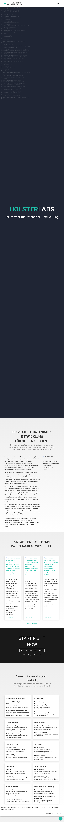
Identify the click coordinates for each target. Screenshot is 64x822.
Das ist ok (58, 813)
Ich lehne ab (49, 813)
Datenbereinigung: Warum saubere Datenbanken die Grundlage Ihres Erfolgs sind (12, 583)
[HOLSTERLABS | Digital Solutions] (13, 3)
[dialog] (32, 810)
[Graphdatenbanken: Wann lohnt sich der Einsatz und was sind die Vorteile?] (51, 566)
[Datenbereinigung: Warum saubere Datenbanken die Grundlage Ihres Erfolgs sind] (13, 566)
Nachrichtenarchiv (32, 623)
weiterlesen (10, 618)
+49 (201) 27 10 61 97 (32, 655)
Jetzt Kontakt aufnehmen (32, 650)
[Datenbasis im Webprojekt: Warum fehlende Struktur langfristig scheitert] (32, 567)
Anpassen (4, 813)
